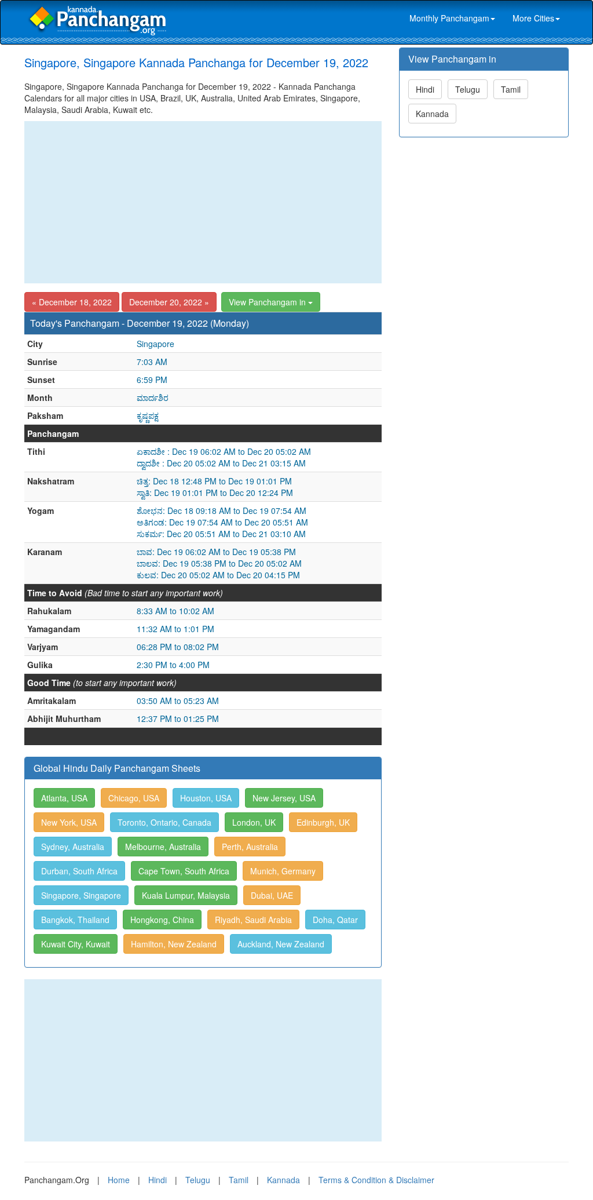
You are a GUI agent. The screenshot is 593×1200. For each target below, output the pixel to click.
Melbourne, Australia (163, 846)
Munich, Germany (283, 871)
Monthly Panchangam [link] (449, 18)
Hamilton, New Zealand (174, 944)
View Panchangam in (268, 302)
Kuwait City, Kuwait (75, 944)
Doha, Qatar (335, 919)
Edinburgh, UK (323, 822)
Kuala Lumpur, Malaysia (186, 895)
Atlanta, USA (64, 798)
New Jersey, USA (284, 798)
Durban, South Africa (79, 871)
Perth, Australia (250, 846)
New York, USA (69, 822)
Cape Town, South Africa (183, 871)
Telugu (467, 89)
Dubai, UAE (272, 895)
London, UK (254, 822)
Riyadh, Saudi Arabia (253, 919)
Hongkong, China (162, 919)
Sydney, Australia (72, 846)
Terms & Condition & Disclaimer (376, 1180)
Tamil (511, 89)
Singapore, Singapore (81, 895)
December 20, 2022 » (169, 302)
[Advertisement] (203, 202)
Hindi (425, 89)
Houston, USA (206, 798)
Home (119, 1180)
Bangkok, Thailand (75, 919)
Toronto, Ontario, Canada (164, 822)
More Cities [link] (533, 18)
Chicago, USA (133, 798)
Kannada (432, 113)
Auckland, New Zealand (280, 944)
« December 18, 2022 (72, 302)
